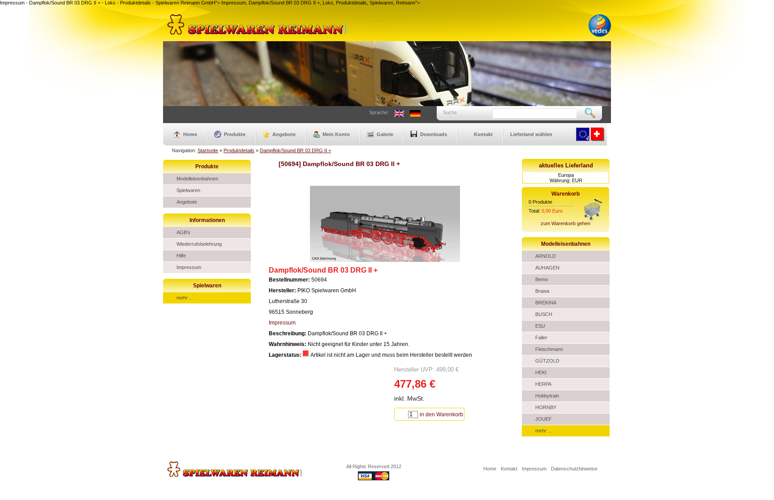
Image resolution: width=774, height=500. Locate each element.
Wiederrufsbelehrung (199, 244)
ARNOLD (545, 256)
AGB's (183, 232)
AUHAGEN (547, 267)
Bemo (541, 279)
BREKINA (545, 302)
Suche (450, 112)
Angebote (284, 134)
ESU (540, 326)
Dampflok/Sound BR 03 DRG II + (295, 150)
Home (190, 134)
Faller (541, 337)
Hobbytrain (547, 395)
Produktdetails (239, 150)
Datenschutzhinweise (574, 468)
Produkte (234, 134)
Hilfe (181, 255)
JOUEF (543, 419)
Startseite (208, 150)
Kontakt (483, 134)
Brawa (542, 291)
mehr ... (184, 297)
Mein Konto (336, 134)
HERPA (543, 384)
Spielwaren (188, 190)
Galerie (385, 134)
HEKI (540, 372)
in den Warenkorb (441, 414)
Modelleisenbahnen (197, 178)
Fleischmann (549, 349)
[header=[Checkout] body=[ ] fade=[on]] (593, 219)
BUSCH (543, 314)
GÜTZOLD (547, 360)
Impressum (188, 267)
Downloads (433, 134)
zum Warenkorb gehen (565, 223)
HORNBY (545, 407)
